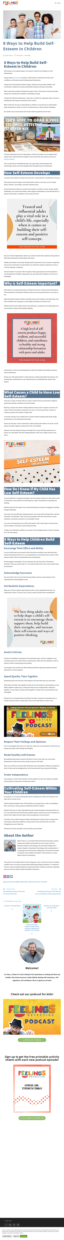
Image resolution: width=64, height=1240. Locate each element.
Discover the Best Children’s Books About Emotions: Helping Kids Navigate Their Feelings (32, 927)
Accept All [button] (23, 1236)
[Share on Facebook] (10, 1225)
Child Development (13, 882)
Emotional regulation (28, 882)
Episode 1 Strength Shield (12, 906)
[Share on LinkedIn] (18, 1225)
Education (20, 55)
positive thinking (9, 159)
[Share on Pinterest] (14, 1225)
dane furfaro (9, 55)
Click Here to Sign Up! (32, 1118)
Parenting (27, 55)
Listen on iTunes (32, 1040)
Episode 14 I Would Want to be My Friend (51, 906)
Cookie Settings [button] (7, 1236)
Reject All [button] (16, 1236)
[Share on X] (6, 1225)
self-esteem (16, 78)
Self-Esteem (42, 882)
